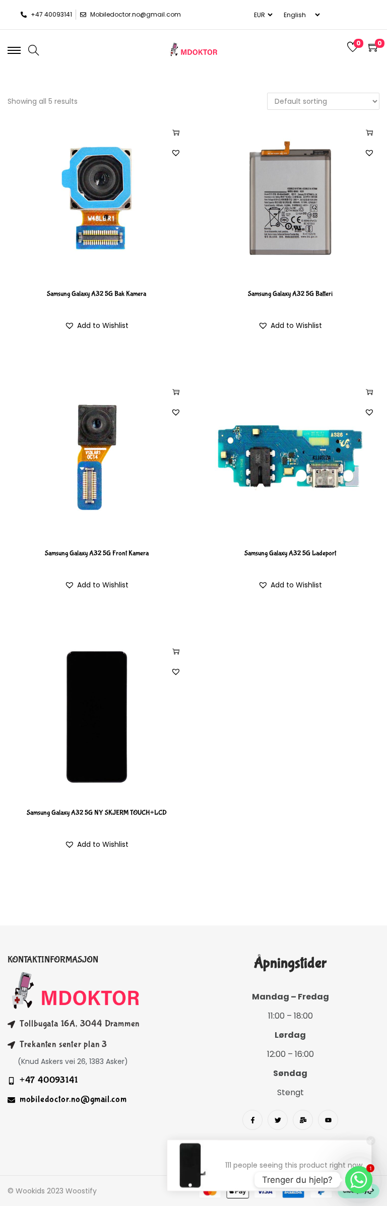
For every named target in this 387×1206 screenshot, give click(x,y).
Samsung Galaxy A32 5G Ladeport (290, 553)
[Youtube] (328, 1120)
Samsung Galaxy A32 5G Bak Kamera (96, 294)
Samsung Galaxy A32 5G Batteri (290, 294)
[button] (176, 153)
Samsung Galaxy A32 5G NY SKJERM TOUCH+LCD (97, 813)
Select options (176, 132)
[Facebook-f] (252, 1120)
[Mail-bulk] (303, 1120)
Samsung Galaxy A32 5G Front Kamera (97, 553)
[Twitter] (278, 1120)
